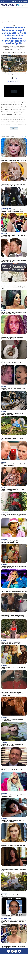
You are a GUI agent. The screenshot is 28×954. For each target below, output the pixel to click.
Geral (14, 25)
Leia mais (14, 128)
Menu (25, 5)
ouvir (15, 77)
